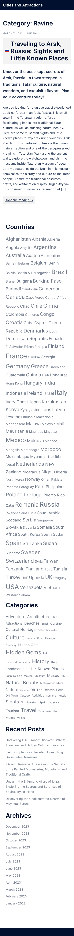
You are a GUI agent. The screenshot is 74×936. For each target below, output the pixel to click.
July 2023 (13, 861)
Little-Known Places (45, 668)
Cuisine (56, 623)
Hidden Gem (28, 645)
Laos (46, 409)
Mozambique (17, 456)
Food (40, 638)
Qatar (10, 505)
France (16, 356)
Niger (47, 472)
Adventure (15, 616)
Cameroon (50, 288)
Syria (39, 561)
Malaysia (48, 424)
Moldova (35, 440)
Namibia (54, 457)
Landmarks (15, 669)
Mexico (16, 440)
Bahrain (11, 263)
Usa (55, 711)
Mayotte (50, 432)
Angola (12, 247)
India (49, 383)
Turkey (13, 577)
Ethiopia (41, 347)
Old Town (12, 695)
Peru (40, 486)
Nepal (10, 464)
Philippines (55, 486)
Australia (15, 255)
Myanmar (38, 456)
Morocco (50, 449)
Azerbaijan (50, 255)
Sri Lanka (32, 543)
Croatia (14, 322)
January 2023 (16, 903)
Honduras (59, 375)
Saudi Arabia (48, 512)
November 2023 (17, 833)
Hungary (33, 383)
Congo (47, 314)
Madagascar (15, 424)
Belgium (39, 263)
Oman (45, 479)
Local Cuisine (14, 675)
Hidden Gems (23, 652)
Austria (33, 255)
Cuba (28, 322)
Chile (36, 306)
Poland (14, 494)
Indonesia (16, 393)
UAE (24, 578)
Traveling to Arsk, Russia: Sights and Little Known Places (39, 51)
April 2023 (13, 882)
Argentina (45, 247)
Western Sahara (18, 595)
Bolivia (11, 273)
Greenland (57, 367)
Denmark (34, 331)
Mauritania (17, 431)
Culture (15, 637)
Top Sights (53, 702)
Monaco (51, 441)
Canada (15, 297)
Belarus (24, 263)
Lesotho (13, 416)
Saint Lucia (27, 513)
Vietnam (52, 587)
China (50, 306)
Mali (60, 423)
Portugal (33, 495)
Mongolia (13, 450)
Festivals (31, 638)
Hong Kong (14, 383)
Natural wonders (51, 683)
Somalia (44, 527)
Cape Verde (35, 297)
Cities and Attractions (23, 5)
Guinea (33, 375)
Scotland (14, 520)
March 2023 (14, 889)
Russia (32, 33)
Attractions (14, 623)
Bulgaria (24, 281)
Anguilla (26, 248)
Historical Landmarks (18, 662)
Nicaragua (31, 472)
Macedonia (44, 417)
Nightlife (24, 690)
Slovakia (14, 527)
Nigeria (60, 472)
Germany (18, 366)
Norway (32, 479)
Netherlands (30, 464)
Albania (39, 239)
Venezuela (31, 587)
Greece (40, 366)
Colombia (15, 314)
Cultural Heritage (21, 629)
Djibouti (51, 331)
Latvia (58, 409)
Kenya (12, 409)
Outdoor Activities (32, 695)
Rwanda (12, 513)
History (40, 661)
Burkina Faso (47, 281)
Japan (35, 401)
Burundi (13, 288)
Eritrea (29, 347)
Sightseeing (29, 702)
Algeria (53, 239)
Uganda (36, 577)
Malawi (33, 423)
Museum (40, 675)
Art (54, 617)
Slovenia (29, 527)
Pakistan (57, 479)
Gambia (34, 357)
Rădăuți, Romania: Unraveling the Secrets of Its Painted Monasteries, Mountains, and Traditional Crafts (36, 769)
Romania (27, 504)
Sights (12, 702)
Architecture (38, 616)
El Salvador (14, 347)
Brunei (10, 281)
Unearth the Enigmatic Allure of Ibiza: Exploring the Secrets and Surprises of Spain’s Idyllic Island (33, 787)
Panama (12, 487)
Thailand (34, 569)
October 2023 (16, 840)
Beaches (32, 623)
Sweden (31, 552)
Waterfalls (10, 718)
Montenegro (30, 450)
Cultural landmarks (47, 630)
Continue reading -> (19, 200)
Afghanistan (18, 239)
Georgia (48, 357)
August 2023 (15, 854)
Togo (48, 569)
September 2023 (18, 847)
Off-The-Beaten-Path (46, 690)
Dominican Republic (27, 338)
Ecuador (57, 338)
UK (48, 577)
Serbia (29, 520)
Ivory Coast (17, 401)
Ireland (34, 393)
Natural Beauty (22, 682)
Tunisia (60, 568)
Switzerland (20, 561)
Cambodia (30, 289)
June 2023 (13, 868)
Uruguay (60, 578)
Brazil (59, 272)
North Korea (15, 479)
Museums (56, 675)
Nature (12, 689)
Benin (54, 263)
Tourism (12, 711)
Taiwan (51, 561)
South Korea (29, 534)
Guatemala (15, 375)
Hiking (47, 653)
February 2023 (16, 896)
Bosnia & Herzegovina (33, 273)
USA (12, 587)
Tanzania (15, 569)
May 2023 (13, 875)
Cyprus (40, 322)
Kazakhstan (54, 401)
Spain (14, 543)
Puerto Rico (54, 495)
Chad (25, 306)
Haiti (45, 375)
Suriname (13, 553)
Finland (56, 346)
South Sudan (53, 534)
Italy (61, 392)
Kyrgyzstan (30, 409)
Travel (28, 710)
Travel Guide (44, 711)
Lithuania (28, 417)
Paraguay (26, 487)
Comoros (32, 315)
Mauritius (36, 432)
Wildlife (21, 717)
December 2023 (17, 826)
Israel (48, 393)
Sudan (50, 543)
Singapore (45, 520)
